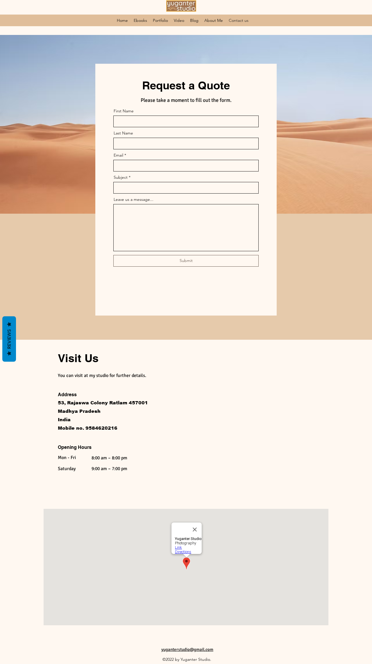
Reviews (9, 339)
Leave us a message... (133, 199)
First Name (124, 111)
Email (118, 155)
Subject (121, 177)
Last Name (123, 133)
